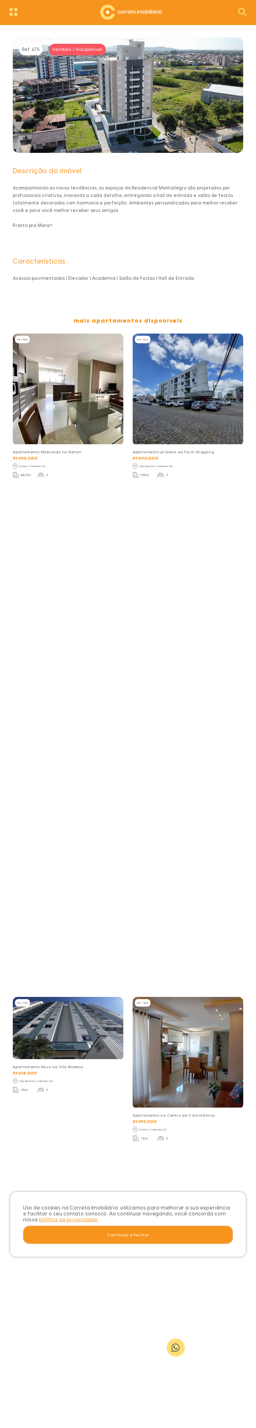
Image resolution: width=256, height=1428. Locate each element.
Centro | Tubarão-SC (153, 1129)
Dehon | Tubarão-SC (32, 466)
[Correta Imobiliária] (128, 11)
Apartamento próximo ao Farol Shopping (173, 452)
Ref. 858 (22, 339)
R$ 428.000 (25, 1073)
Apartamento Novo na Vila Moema (48, 1067)
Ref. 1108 (142, 1002)
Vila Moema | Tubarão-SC (156, 466)
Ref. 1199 (22, 1002)
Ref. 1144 (142, 339)
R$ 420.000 (25, 458)
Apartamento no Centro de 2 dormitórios (174, 1115)
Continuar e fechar (128, 1234)
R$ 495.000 (145, 1121)
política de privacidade (68, 1220)
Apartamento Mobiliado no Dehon (47, 452)
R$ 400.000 (145, 458)
